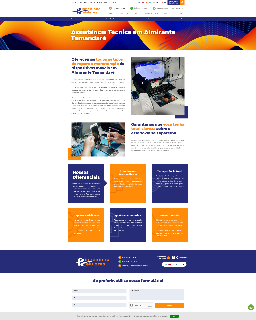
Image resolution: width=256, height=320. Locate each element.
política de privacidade (160, 316)
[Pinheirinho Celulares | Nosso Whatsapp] (251, 307)
